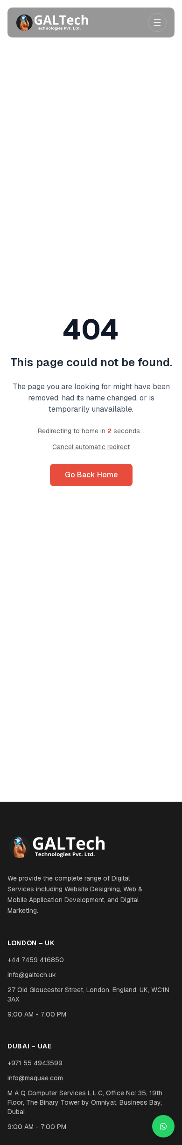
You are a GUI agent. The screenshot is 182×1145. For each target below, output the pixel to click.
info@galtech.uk (31, 975)
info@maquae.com (35, 1078)
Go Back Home (91, 475)
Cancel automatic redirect (91, 447)
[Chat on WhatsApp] (163, 1126)
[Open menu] (157, 22)
